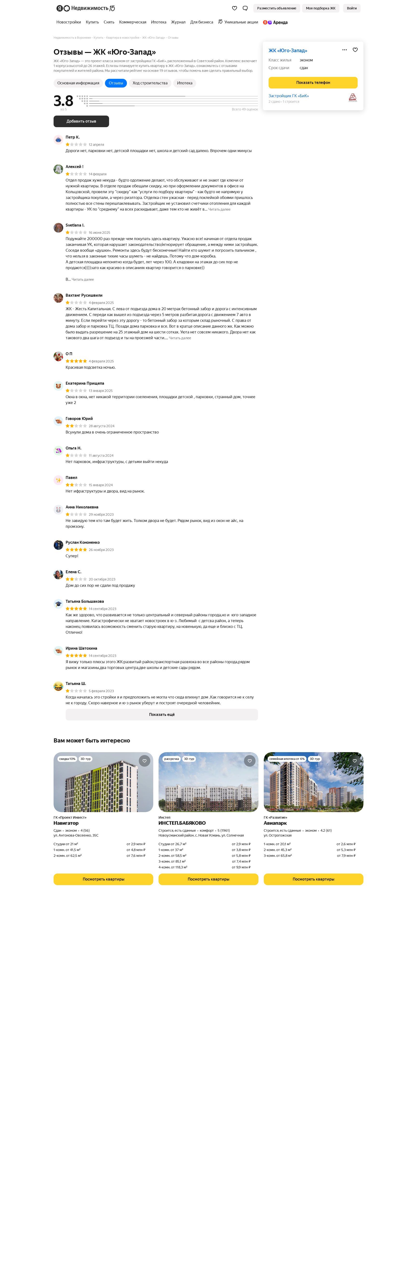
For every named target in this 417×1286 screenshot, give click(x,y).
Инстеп (164, 817)
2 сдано (274, 101)
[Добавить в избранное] (355, 49)
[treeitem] (69, 22)
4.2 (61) (326, 830)
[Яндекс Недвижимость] (86, 8)
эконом (306, 60)
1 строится (291, 101)
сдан (304, 68)
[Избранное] (234, 8)
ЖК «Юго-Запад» (288, 50)
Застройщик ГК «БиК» (289, 96)
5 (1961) (224, 830)
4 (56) (85, 830)
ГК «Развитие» (275, 817)
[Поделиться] (344, 49)
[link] (352, 8)
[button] (245, 8)
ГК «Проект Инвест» (70, 817)
